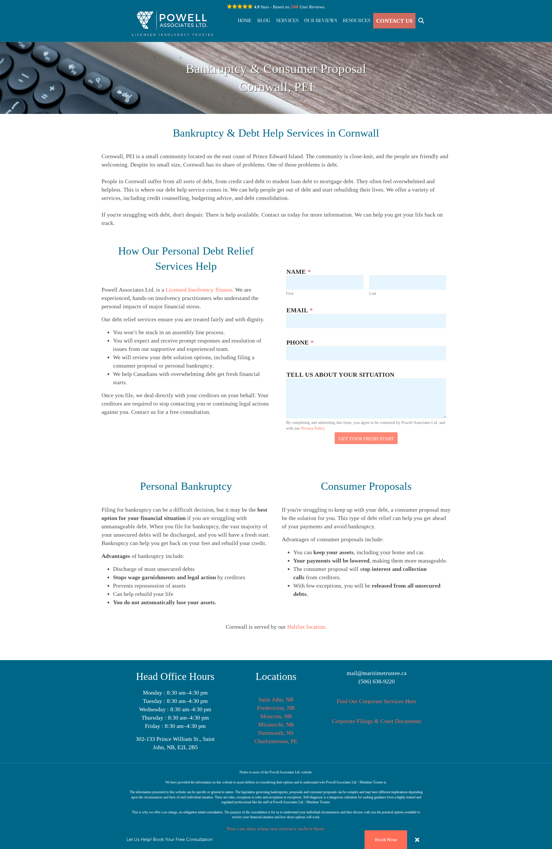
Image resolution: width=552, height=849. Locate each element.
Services (287, 20)
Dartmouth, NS (276, 733)
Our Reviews (320, 20)
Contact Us (394, 21)
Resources (356, 20)
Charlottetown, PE (275, 741)
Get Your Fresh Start (366, 438)
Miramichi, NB (276, 724)
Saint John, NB (276, 699)
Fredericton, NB (276, 708)
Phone (300, 342)
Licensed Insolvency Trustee (199, 289)
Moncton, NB (276, 716)
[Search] (419, 20)
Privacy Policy (313, 428)
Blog (263, 20)
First (290, 293)
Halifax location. (307, 627)
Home (245, 20)
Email (299, 310)
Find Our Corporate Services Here (376, 701)
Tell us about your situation (340, 374)
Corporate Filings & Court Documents (376, 721)
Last (372, 293)
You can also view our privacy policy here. (276, 829)
